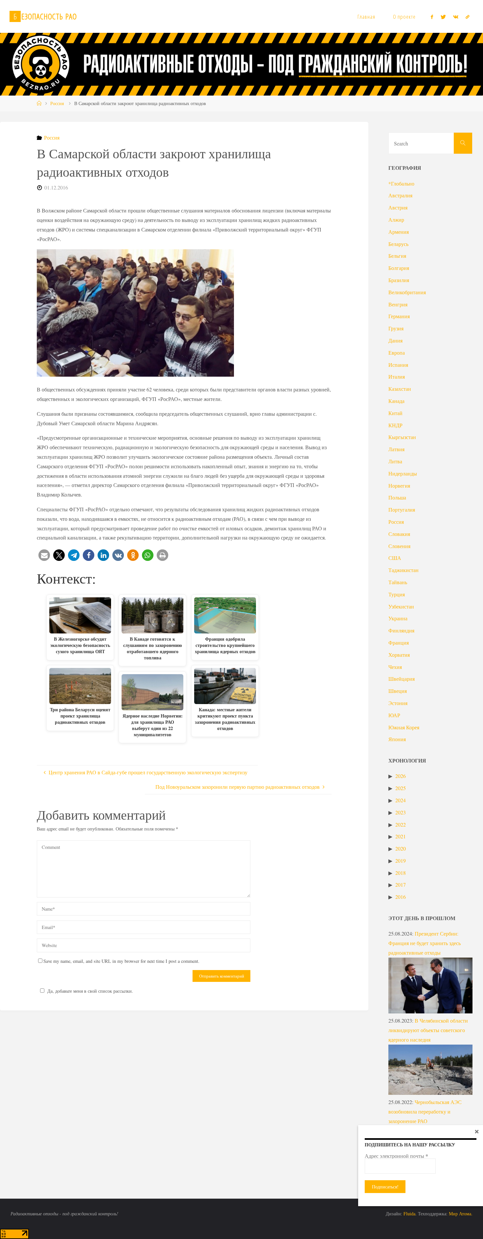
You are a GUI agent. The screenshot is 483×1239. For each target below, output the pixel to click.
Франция (398, 642)
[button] (44, 555)
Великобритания (407, 292)
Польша (397, 497)
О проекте (404, 16)
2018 (400, 872)
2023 (400, 812)
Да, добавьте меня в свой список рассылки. (90, 991)
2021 (400, 836)
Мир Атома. (460, 1213)
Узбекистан (401, 606)
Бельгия (397, 255)
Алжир (396, 219)
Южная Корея (403, 727)
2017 (400, 884)
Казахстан (399, 388)
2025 (400, 788)
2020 (400, 848)
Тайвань (397, 582)
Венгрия (397, 304)
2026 (400, 775)
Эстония (397, 702)
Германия (399, 316)
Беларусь (398, 243)
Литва (395, 461)
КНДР (395, 425)
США (394, 557)
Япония (397, 739)
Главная (366, 16)
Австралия (400, 195)
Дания (395, 340)
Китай (395, 412)
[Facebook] (432, 16)
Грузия (395, 328)
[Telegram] (467, 16)
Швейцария (401, 678)
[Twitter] (443, 16)
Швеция (397, 690)
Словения (399, 545)
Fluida (408, 1213)
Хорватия (399, 654)
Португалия (401, 509)
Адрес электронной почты (396, 1156)
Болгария (398, 267)
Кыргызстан (402, 436)
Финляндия (401, 630)
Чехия (395, 666)
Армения (398, 231)
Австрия (397, 207)
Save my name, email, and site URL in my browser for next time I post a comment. (121, 961)
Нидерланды (402, 473)
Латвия (396, 449)
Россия (57, 103)
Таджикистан (403, 569)
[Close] (476, 1131)
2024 (400, 800)
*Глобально (401, 183)
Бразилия (398, 280)
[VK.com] (455, 16)
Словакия (399, 533)
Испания (398, 364)
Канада (396, 400)
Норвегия (399, 485)
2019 (400, 860)
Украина (397, 618)
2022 (400, 824)
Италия (396, 376)
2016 (400, 896)
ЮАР (394, 715)
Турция (396, 594)
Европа (396, 352)
